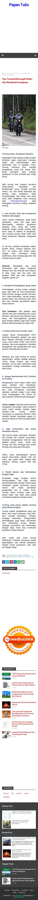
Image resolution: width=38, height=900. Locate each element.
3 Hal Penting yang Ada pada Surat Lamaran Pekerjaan (23, 675)
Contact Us (22, 892)
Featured (13, 555)
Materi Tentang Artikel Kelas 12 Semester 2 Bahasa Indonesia (22, 812)
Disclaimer (25, 890)
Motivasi (14, 557)
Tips (8, 73)
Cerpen (8, 555)
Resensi (28, 557)
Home (4, 73)
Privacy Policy (16, 890)
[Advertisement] (19, 31)
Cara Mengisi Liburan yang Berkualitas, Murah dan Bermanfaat (20, 822)
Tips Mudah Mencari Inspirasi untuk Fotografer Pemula (23, 838)
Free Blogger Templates (24, 896)
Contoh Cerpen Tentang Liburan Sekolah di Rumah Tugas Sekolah (23, 684)
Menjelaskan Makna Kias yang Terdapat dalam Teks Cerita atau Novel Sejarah (23, 694)
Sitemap (7, 890)
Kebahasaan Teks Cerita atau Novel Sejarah (24, 703)
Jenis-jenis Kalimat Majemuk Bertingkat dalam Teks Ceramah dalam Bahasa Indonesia (23, 714)
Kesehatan (26, 555)
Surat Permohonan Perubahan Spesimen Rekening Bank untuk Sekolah (22, 724)
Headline (19, 555)
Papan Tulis (19, 5)
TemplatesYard (18, 895)
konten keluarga (7, 557)
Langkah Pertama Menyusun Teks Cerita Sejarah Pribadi (23, 733)
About (15, 892)
